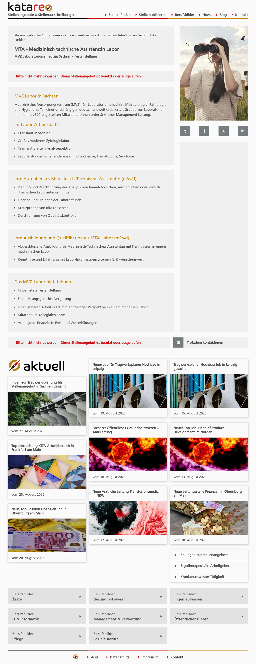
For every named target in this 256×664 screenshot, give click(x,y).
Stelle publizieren (152, 15)
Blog (223, 15)
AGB (94, 657)
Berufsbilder (184, 15)
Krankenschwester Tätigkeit (202, 577)
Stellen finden (119, 15)
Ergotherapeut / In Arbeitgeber (204, 566)
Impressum (149, 657)
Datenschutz (119, 657)
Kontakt (241, 15)
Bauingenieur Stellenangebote (204, 555)
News (206, 15)
